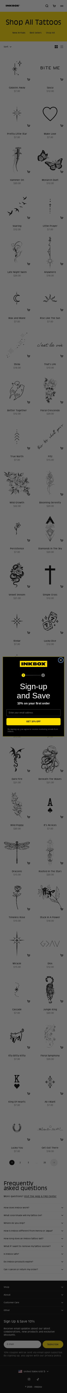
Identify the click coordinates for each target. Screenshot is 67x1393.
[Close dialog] (60, 660)
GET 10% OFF (33, 721)
